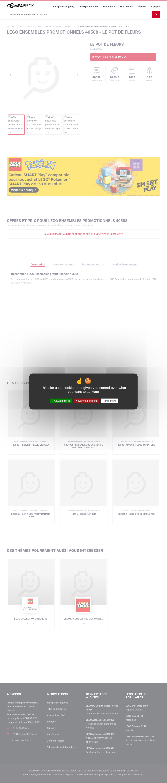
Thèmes (142, 6)
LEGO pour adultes (88, 6)
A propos (155, 6)
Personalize (109, 400)
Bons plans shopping (63, 6)
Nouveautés (126, 6)
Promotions (109, 6)
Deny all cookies (88, 400)
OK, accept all (62, 400)
